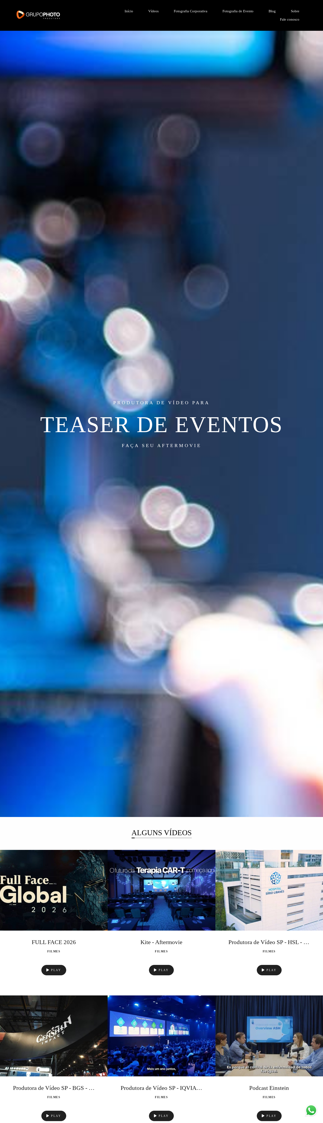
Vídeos (153, 11)
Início (129, 11)
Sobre (295, 11)
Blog (272, 11)
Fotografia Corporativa (190, 11)
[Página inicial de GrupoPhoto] (50, 15)
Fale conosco (289, 19)
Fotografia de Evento (238, 11)
